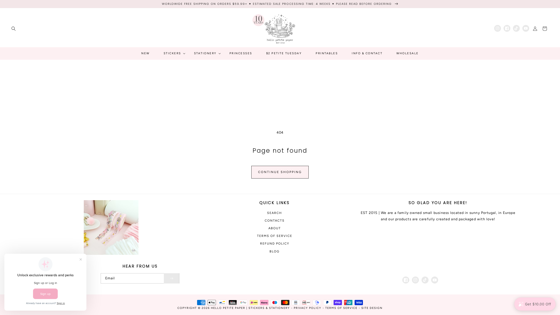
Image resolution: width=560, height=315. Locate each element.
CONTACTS (275, 220)
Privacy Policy (307, 308)
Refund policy (274, 243)
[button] (13, 28)
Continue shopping (280, 172)
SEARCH (274, 213)
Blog (275, 251)
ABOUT (274, 228)
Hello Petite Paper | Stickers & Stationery (250, 308)
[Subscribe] (171, 278)
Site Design (372, 308)
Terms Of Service (341, 308)
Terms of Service (274, 236)
